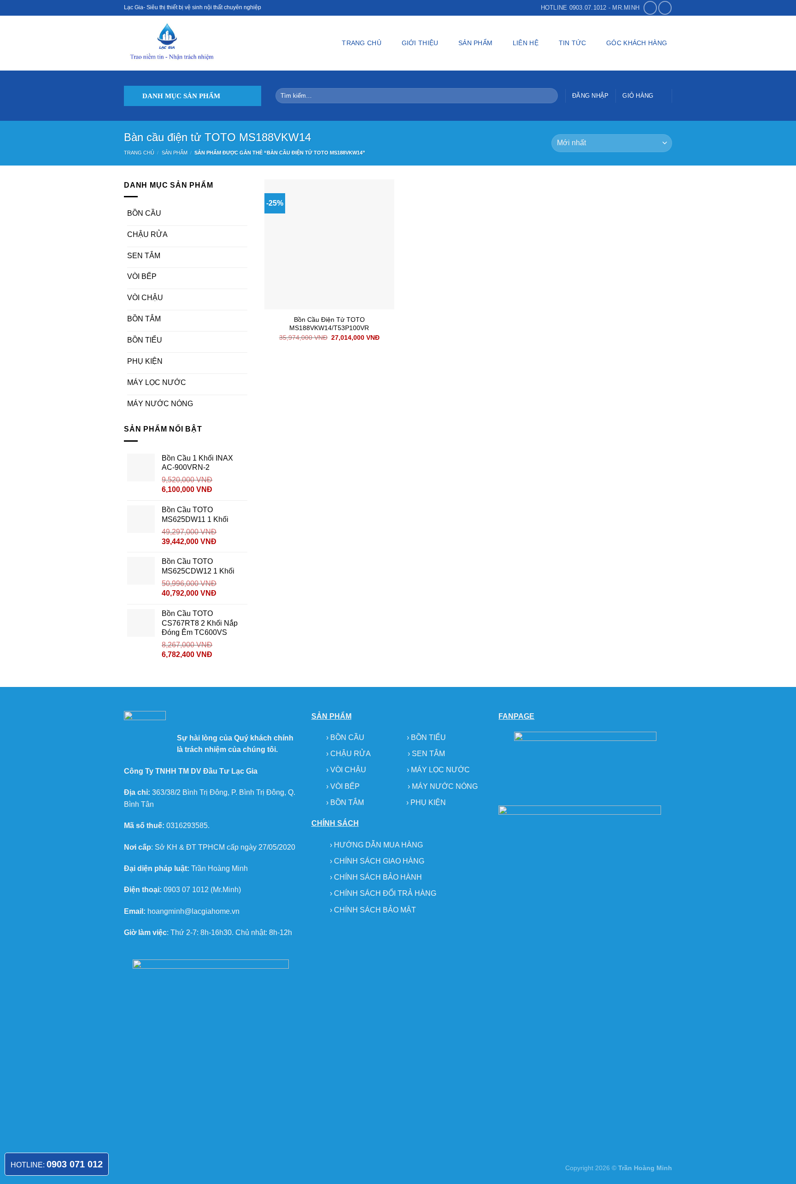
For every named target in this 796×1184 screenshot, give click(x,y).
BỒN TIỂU (144, 340)
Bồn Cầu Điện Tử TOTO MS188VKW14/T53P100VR (329, 324)
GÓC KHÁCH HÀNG (636, 43)
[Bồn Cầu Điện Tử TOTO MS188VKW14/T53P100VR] (329, 244)
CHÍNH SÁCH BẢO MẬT (375, 910)
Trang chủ (139, 152)
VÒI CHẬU (145, 298)
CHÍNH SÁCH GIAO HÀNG (379, 861)
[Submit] (548, 96)
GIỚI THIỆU (420, 43)
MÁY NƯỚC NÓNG (160, 404)
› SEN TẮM (426, 754)
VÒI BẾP (142, 276)
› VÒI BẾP (344, 786)
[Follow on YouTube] (665, 7)
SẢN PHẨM (475, 43)
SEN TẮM (143, 256)
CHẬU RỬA (147, 234)
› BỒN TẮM (346, 802)
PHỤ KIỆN (145, 361)
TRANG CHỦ (361, 43)
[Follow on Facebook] (650, 7)
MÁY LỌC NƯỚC (156, 382)
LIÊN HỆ (525, 43)
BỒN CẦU (144, 213)
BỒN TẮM (144, 319)
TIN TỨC (572, 43)
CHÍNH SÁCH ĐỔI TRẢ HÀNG (385, 893)
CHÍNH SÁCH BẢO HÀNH (378, 877)
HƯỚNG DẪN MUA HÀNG (378, 845)
